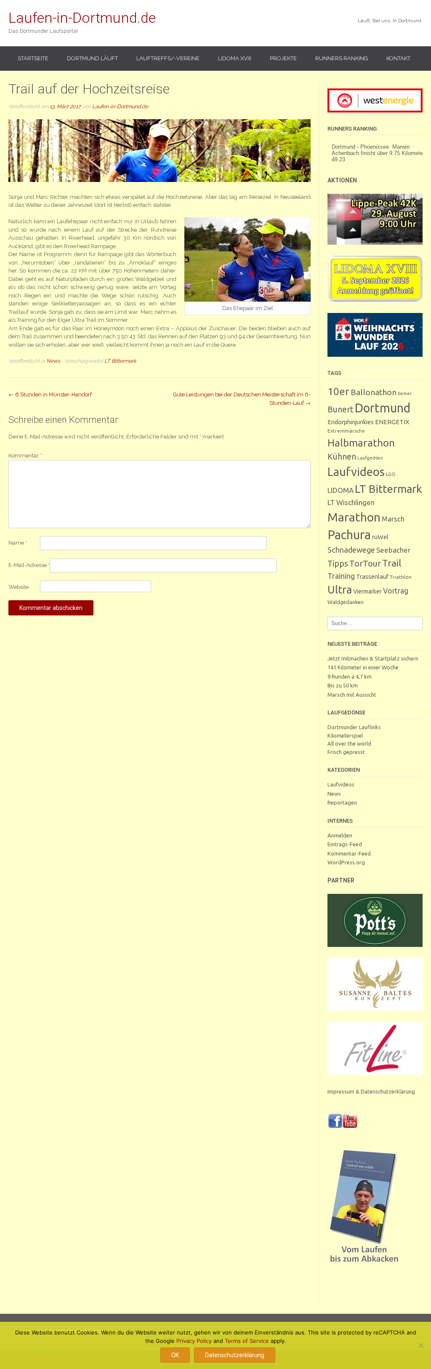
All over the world (349, 743)
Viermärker (367, 591)
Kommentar (25, 455)
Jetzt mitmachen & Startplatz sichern (372, 658)
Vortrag (395, 591)
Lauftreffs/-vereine (168, 58)
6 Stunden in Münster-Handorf (50, 394)
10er (338, 391)
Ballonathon (373, 392)
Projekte (283, 58)
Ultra (339, 589)
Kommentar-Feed (349, 853)
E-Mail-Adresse (29, 565)
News (53, 361)
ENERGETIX (392, 421)
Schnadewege (351, 549)
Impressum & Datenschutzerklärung (371, 1091)
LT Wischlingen (351, 502)
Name (17, 543)
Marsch (393, 519)
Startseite (33, 58)
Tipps (337, 563)
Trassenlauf (372, 576)
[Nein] (420, 1345)
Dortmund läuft (92, 58)
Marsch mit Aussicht (351, 695)
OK (175, 1355)
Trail (392, 563)
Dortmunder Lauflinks (354, 727)
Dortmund (382, 407)
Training (341, 576)
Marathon (353, 517)
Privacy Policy (194, 1340)
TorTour (365, 563)
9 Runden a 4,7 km (349, 676)
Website (18, 587)
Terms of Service (247, 1340)
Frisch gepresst (346, 752)
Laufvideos (356, 471)
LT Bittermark (120, 361)
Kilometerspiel (345, 735)
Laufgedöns (370, 457)
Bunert (340, 409)
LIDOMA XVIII (234, 58)
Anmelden (339, 835)
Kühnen (341, 456)
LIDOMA (340, 490)
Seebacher (393, 550)
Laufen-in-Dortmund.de (82, 17)
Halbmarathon (361, 443)
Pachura (349, 535)
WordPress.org (346, 862)
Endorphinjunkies (350, 421)
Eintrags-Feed (344, 844)
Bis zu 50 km (342, 685)
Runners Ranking (341, 58)
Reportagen (342, 802)
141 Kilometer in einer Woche (363, 667)
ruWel (380, 536)
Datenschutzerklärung (234, 1355)
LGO (391, 474)
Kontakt (398, 58)
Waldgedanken (345, 602)
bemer (405, 393)
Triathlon (401, 577)
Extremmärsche (346, 430)
